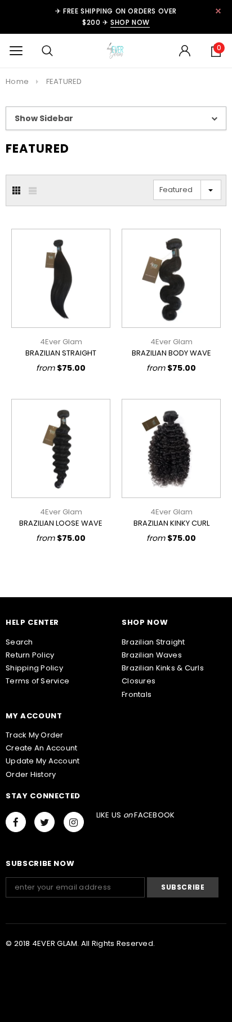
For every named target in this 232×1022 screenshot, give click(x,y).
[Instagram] (74, 822)
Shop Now (130, 22)
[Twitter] (44, 822)
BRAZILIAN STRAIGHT (60, 353)
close (218, 11)
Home (17, 81)
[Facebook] (16, 822)
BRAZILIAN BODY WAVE (171, 353)
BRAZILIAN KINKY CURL (171, 523)
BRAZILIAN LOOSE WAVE (60, 523)
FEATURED (64, 81)
